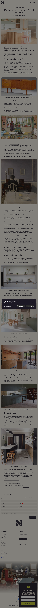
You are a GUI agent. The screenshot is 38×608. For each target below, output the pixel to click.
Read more (22, 303)
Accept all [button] (30, 306)
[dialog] (19, 304)
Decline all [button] (21, 306)
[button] (7, 306)
